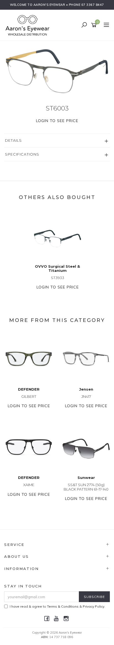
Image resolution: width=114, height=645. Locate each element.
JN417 (86, 396)
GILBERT (28, 396)
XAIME (28, 485)
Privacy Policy (93, 606)
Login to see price (57, 120)
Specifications (22, 154)
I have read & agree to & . (57, 606)
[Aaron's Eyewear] (28, 24)
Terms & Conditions (63, 606)
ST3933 (57, 277)
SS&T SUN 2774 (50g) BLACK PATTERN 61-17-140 (86, 487)
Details (13, 140)
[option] (57, 69)
